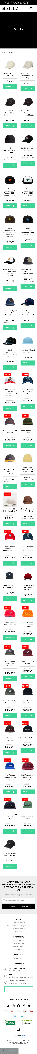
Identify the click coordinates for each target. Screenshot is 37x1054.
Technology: (16, 1035)
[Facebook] (18, 1005)
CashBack (18, 932)
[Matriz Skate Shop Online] (10, 8)
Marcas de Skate (18, 940)
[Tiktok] (23, 1005)
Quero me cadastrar (17, 906)
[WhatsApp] (7, 1005)
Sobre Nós (18, 949)
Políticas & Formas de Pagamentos (18, 926)
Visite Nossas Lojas (19, 946)
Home (5, 52)
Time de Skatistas (18, 943)
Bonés (11, 52)
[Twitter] (29, 1005)
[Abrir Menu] (34, 8)
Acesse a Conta (18, 958)
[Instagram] (13, 1005)
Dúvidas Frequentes (18, 923)
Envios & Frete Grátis (18, 929)
